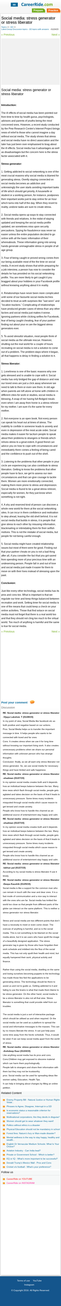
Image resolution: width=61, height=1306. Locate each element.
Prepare (38, 10)
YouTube (37, 1280)
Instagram (29, 1284)
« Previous (8, 34)
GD (11, 27)
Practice (53, 10)
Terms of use (23, 1280)
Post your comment (14, 702)
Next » (56, 34)
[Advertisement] (30, 61)
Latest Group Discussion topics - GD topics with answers (25, 29)
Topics (4, 27)
